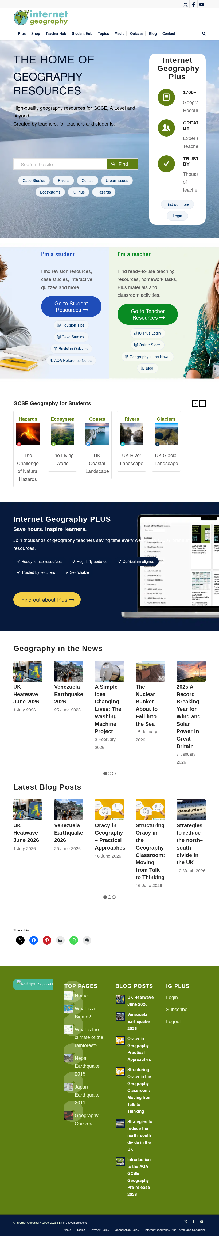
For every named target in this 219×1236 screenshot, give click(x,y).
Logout (173, 1021)
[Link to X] (185, 4)
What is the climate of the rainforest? (89, 1037)
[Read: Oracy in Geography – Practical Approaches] (120, 1040)
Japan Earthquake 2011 (87, 1094)
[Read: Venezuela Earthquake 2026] (120, 1016)
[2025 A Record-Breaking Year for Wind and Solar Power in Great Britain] (191, 671)
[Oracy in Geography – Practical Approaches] (109, 809)
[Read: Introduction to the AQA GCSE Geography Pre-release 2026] (120, 1161)
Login (172, 997)
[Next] (202, 403)
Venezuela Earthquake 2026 (68, 694)
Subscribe (176, 1009)
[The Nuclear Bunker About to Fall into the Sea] (150, 671)
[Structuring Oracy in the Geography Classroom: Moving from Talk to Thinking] (150, 809)
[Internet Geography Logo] (41, 17)
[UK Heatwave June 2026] (27, 671)
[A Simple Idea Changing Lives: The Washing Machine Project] (109, 671)
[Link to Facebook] (193, 4)
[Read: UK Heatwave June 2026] (120, 999)
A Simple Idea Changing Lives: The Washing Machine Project (108, 709)
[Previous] (195, 403)
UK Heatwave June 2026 (26, 694)
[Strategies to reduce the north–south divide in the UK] (191, 809)
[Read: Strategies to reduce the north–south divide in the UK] (120, 1123)
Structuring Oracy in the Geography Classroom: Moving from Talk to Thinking (139, 1090)
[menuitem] (20, 33)
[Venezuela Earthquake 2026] (68, 671)
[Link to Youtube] (202, 4)
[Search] (203, 33)
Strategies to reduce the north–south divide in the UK (139, 1135)
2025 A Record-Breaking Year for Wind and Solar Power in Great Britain (189, 716)
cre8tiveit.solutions (75, 1222)
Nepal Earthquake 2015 (87, 1065)
